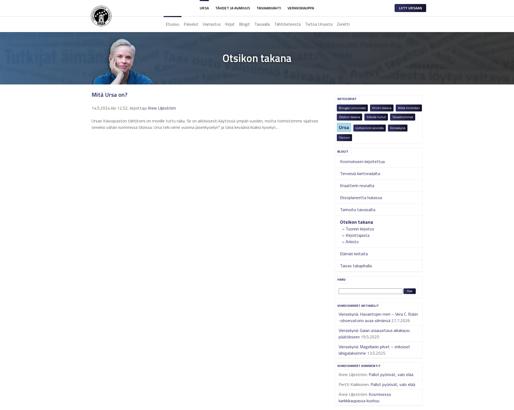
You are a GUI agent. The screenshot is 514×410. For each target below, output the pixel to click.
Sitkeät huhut (376, 116)
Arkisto (352, 241)
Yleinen (344, 137)
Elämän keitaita (354, 253)
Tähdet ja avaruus (232, 8)
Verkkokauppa (301, 8)
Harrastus (212, 24)
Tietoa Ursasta (318, 24)
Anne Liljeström (162, 108)
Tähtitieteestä (287, 24)
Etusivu (172, 24)
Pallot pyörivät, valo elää (391, 374)
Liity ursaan (410, 8)
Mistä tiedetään (409, 107)
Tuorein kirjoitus (360, 229)
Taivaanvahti (268, 8)
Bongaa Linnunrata (352, 107)
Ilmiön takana (381, 107)
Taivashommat (402, 116)
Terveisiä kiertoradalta (360, 173)
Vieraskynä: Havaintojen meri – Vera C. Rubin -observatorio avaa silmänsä (378, 317)
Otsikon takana (349, 116)
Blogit (244, 24)
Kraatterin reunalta (357, 185)
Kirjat (230, 24)
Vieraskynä (397, 127)
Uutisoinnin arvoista (370, 127)
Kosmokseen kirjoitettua (362, 161)
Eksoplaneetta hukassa (361, 197)
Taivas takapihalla (356, 265)
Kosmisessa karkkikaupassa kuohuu (365, 397)
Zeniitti (343, 24)
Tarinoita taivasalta (357, 209)
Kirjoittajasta (357, 235)
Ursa (204, 8)
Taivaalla (262, 24)
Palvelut (191, 24)
